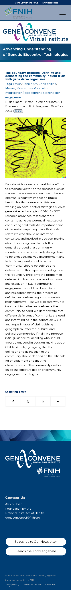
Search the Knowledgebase (36, 551)
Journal (18, 111)
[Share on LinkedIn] (43, 402)
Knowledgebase (50, 2)
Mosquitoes (25, 88)
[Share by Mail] (58, 402)
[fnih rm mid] (29, 12)
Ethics (17, 84)
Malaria (10, 88)
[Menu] (61, 12)
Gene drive (29, 84)
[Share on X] (28, 402)
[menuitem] (26, 3)
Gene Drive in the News (26, 2)
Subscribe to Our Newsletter (36, 541)
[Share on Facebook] (12, 402)
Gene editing (47, 84)
